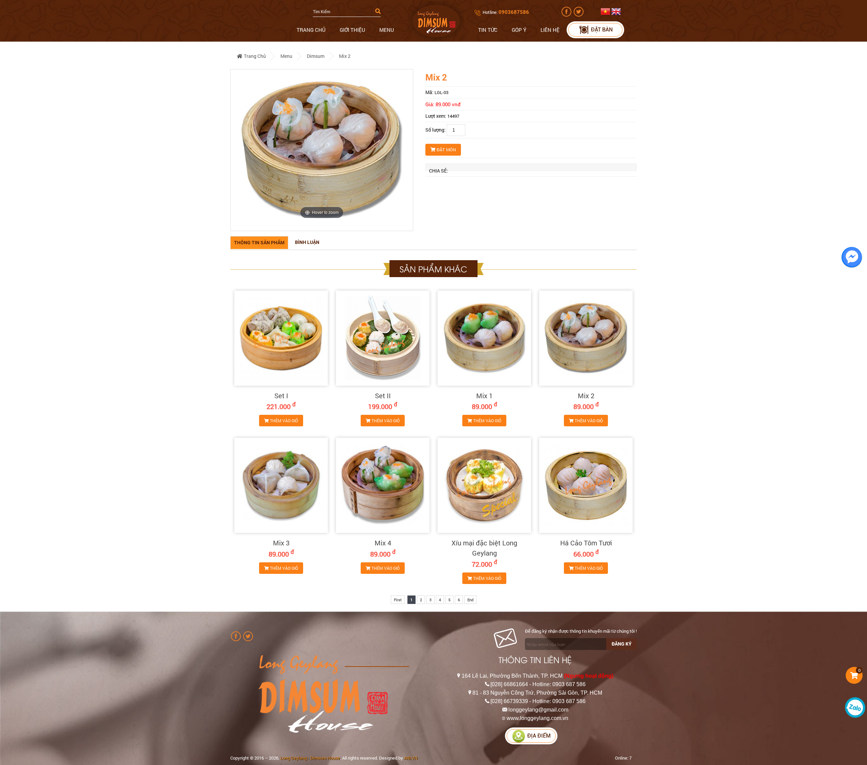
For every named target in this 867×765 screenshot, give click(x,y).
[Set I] (281, 338)
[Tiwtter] (579, 15)
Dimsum (315, 56)
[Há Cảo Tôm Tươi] (586, 485)
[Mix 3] (281, 485)
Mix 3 (281, 542)
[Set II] (382, 338)
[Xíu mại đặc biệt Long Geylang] (484, 485)
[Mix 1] (484, 338)
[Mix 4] (382, 485)
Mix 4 (383, 542)
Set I (281, 395)
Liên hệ (550, 29)
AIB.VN (411, 758)
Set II (383, 395)
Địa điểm (539, 736)
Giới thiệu (352, 29)
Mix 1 (484, 395)
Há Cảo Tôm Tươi (586, 542)
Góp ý (519, 29)
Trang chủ (311, 29)
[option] (322, 150)
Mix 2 (345, 56)
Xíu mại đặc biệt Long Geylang (484, 547)
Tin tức (488, 29)
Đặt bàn (602, 29)
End (470, 599)
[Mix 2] (586, 338)
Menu (386, 29)
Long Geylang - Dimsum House (310, 758)
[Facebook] (567, 15)
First (398, 599)
